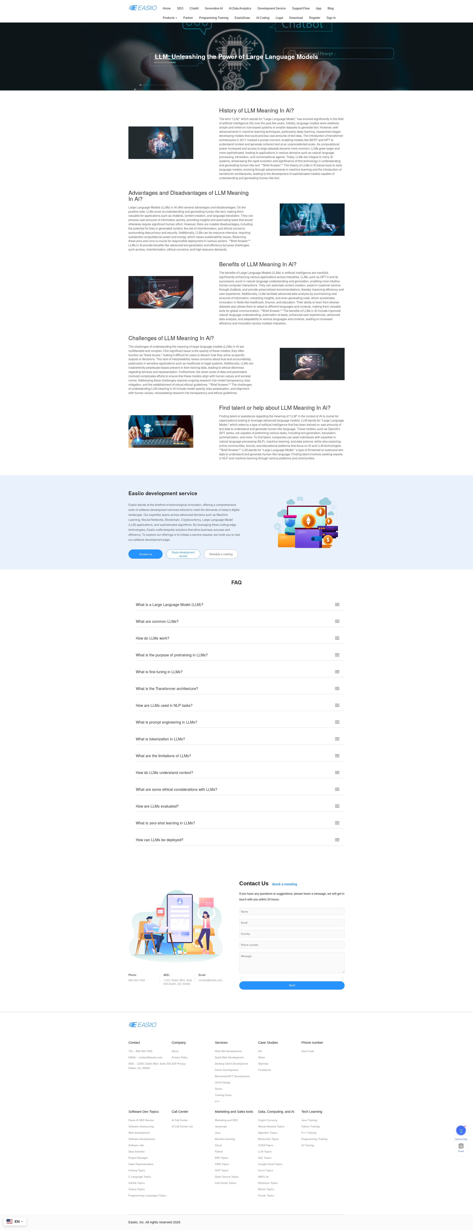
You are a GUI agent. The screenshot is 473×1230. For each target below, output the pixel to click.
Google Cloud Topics (270, 1164)
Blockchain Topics (268, 1139)
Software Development (141, 1139)
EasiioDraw (242, 17)
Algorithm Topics (267, 1132)
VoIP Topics (221, 1170)
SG (260, 1051)
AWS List (263, 1176)
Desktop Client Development (231, 1063)
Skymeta (263, 1063)
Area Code (307, 1051)
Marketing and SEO (226, 1120)
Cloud (218, 1145)
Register (314, 17)
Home (167, 8)
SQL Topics (264, 1157)
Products (169, 17)
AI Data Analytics (240, 8)
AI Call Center (180, 1120)
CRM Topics (222, 1164)
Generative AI (214, 8)
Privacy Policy (180, 1057)
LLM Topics (264, 1151)
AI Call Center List (182, 1126)
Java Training (309, 1120)
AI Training (307, 1145)
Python (219, 1151)
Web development (139, 1132)
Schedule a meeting (221, 554)
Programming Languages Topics (147, 1195)
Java (217, 1132)
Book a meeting (284, 884)
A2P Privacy (179, 1063)
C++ (217, 1101)
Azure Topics (265, 1170)
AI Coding (262, 17)
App (318, 8)
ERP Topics (221, 1157)
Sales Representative (140, 1164)
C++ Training (308, 1132)
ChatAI (194, 8)
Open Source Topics (227, 1176)
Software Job (136, 1145)
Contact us (145, 554)
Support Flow (301, 8)
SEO (180, 8)
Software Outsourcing (141, 1126)
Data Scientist (136, 1151)
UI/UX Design (223, 1082)
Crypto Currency (267, 1120)
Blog (331, 8)
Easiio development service (183, 554)
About (175, 1051)
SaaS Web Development (229, 1057)
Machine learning (225, 1139)
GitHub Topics (136, 1182)
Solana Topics (136, 1189)
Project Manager (138, 1157)
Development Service (272, 8)
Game (218, 1088)
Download (296, 17)
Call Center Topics (225, 1182)
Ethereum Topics (268, 1182)
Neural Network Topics (271, 1126)
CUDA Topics (265, 1145)
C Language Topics (139, 1176)
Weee (261, 1057)
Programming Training (213, 17)
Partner (188, 17)
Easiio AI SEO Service (141, 1120)
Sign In (331, 17)
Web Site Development (228, 1051)
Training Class (223, 1095)
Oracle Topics (266, 1195)
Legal (279, 17)
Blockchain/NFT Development (232, 1076)
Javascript (221, 1126)
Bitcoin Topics (266, 1189)
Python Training (310, 1126)
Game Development (226, 1069)
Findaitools (264, 1069)
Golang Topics (136, 1170)
